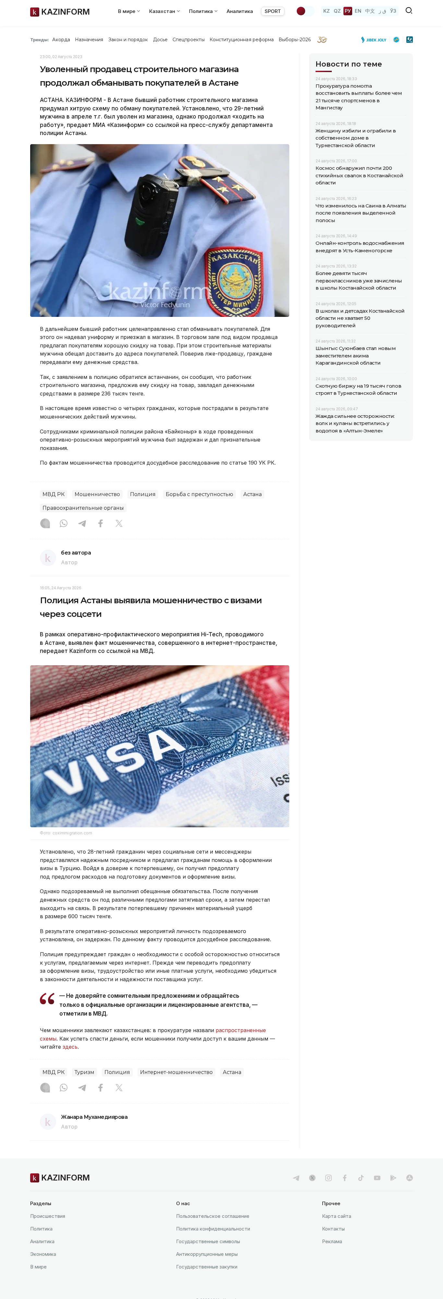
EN (358, 11)
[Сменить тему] (305, 11)
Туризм (84, 1072)
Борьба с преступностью (199, 494)
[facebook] (344, 1178)
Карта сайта (336, 1216)
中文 (370, 11)
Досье (160, 40)
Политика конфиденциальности (213, 1229)
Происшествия (47, 1216)
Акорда (61, 40)
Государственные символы (208, 1241)
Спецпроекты (189, 40)
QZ (337, 11)
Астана (252, 494)
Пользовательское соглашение (212, 1216)
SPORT (273, 11)
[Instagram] (45, 524)
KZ (326, 11)
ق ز (382, 11)
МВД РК (53, 494)
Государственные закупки (206, 1267)
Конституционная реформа (242, 40)
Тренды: (39, 39)
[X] (119, 524)
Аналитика (240, 11)
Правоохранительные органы (83, 508)
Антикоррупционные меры (207, 1254)
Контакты (333, 1229)
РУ (348, 11)
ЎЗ (393, 11)
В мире (38, 1267)
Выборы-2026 (295, 40)
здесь (70, 1046)
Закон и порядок (128, 40)
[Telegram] (82, 524)
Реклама (332, 1241)
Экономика (43, 1254)
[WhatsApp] (63, 524)
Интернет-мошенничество (176, 1072)
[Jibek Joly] (375, 39)
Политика (41, 1229)
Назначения (89, 40)
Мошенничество (97, 494)
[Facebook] (100, 524)
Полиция (143, 494)
